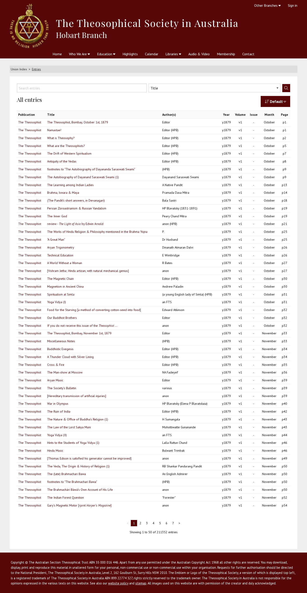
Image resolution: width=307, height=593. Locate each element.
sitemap (140, 583)
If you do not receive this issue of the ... (82, 326)
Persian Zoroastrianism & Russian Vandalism (76, 208)
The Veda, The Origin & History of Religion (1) (78, 466)
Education (105, 54)
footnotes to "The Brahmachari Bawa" (72, 482)
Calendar (151, 54)
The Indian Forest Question (65, 497)
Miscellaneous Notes (61, 341)
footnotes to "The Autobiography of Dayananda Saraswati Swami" (91, 169)
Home (57, 54)
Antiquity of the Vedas (61, 161)
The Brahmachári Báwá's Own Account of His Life (80, 490)
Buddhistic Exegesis (60, 349)
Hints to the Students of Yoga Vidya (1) (73, 443)
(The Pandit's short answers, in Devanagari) (76, 200)
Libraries (172, 54)
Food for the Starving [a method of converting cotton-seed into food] (94, 310)
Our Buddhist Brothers (62, 318)
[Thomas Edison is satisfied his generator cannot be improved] (89, 458)
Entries (36, 69)
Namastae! (54, 130)
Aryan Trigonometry (60, 247)
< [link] (127, 523)
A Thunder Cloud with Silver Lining (70, 357)
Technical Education (60, 255)
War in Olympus (57, 404)
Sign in (292, 5)
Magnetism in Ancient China (65, 286)
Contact (248, 54)
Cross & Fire (55, 365)
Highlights (130, 54)
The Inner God (57, 216)
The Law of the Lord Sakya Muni (69, 427)
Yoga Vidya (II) (57, 435)
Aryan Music (55, 380)
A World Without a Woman (64, 263)
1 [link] (134, 523)
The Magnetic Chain (60, 279)
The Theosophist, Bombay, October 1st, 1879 (77, 122)
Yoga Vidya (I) (56, 302)
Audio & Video (199, 54)
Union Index (19, 69)
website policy (118, 583)
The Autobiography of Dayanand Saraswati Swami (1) (83, 177)
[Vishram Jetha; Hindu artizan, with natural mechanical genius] (88, 271)
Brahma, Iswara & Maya (63, 193)
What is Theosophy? (61, 138)
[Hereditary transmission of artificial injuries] (76, 396)
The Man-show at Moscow (64, 372)
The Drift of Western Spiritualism (69, 153)
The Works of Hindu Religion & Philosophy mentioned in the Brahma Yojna (97, 232)
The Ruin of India (58, 411)
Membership (226, 54)
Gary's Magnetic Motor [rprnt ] (79, 505)
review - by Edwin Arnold (75, 224)
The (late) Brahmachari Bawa (66, 474)
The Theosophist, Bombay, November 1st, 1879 (79, 333)
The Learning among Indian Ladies (70, 185)
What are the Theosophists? (66, 146)
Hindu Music (55, 451)
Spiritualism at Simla (60, 294)
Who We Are (78, 54)
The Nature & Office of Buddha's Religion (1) (77, 419)
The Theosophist (29, 122)
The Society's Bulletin (61, 388)
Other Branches (266, 5)
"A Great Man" (56, 240)
